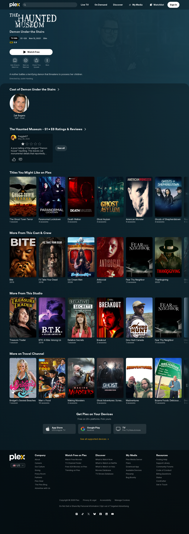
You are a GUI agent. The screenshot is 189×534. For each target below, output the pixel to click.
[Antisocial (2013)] (110, 260)
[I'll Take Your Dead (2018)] (52, 260)
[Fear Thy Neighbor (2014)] (139, 260)
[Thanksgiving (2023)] (168, 260)
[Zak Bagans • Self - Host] (19, 106)
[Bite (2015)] (23, 260)
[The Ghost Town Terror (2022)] (23, 200)
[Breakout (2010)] (110, 320)
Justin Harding (26, 78)
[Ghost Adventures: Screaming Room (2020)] (110, 381)
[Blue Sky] (95, 514)
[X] (89, 514)
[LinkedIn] (107, 514)
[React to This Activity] (14, 159)
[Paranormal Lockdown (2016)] (52, 200)
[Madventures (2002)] (139, 381)
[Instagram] (77, 514)
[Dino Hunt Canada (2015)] (139, 320)
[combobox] (52, 4)
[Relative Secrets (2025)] (81, 320)
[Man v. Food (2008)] (52, 381)
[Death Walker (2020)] (81, 200)
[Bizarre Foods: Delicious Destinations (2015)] (168, 381)
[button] (36, 62)
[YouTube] (112, 514)
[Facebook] (101, 514)
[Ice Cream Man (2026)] (81, 260)
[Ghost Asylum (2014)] (110, 200)
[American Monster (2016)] (139, 200)
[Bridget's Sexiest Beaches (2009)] (23, 381)
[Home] (15, 5)
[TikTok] (83, 514)
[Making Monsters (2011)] (81, 381)
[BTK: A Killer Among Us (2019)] (52, 320)
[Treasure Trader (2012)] (23, 320)
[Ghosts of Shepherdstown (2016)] (168, 200)
